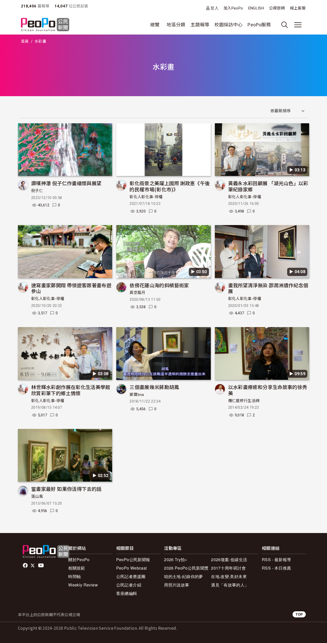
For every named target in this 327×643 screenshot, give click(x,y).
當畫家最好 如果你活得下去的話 (66, 488)
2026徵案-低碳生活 (229, 559)
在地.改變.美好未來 (229, 576)
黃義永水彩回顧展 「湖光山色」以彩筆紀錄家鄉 (268, 186)
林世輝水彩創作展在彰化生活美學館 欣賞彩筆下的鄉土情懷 (70, 389)
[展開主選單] (298, 25)
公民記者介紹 (128, 585)
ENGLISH (256, 8)
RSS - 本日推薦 (276, 568)
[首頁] (45, 25)
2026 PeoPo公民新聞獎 (186, 568)
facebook (26, 565)
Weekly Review (83, 585)
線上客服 (298, 8)
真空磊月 (137, 292)
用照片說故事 (176, 585)
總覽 (155, 24)
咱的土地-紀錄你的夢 (183, 576)
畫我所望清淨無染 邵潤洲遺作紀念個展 (268, 288)
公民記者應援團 (131, 576)
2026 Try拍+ (175, 559)
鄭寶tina (137, 394)
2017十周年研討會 (228, 568)
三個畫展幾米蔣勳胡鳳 (154, 386)
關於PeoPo (79, 559)
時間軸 (74, 576)
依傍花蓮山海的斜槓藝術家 (159, 285)
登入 (214, 8)
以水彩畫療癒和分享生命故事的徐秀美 (267, 389)
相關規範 (76, 568)
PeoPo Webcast (131, 568)
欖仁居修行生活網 (244, 400)
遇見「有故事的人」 (230, 585)
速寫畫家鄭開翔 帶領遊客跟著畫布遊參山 (71, 288)
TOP (299, 614)
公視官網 (277, 8)
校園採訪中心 (228, 24)
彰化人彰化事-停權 (146, 197)
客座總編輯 (126, 593)
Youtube (41, 565)
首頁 (25, 41)
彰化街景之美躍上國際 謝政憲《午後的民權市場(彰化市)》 (170, 186)
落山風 (37, 496)
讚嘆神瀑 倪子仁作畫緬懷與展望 (66, 183)
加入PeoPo (233, 8)
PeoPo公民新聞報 (133, 559)
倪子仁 (37, 191)
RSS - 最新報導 (276, 559)
